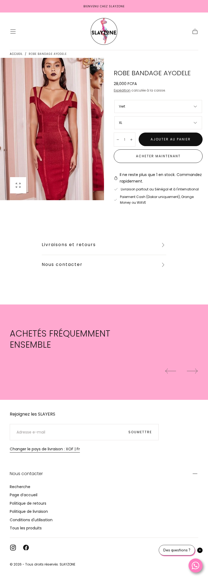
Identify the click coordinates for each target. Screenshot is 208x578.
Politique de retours (28, 503)
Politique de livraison (29, 511)
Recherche (20, 486)
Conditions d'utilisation (31, 520)
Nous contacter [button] (26, 473)
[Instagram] (13, 548)
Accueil (16, 54)
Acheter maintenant (158, 156)
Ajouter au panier (171, 139)
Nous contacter (62, 264)
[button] (13, 31)
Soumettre (140, 432)
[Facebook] (26, 548)
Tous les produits (26, 528)
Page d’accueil (23, 495)
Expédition (122, 90)
